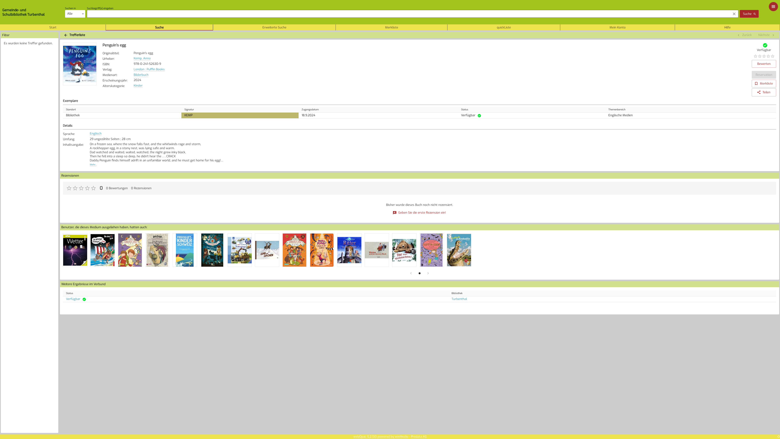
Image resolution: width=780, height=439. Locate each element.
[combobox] (408, 13)
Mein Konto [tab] (618, 27)
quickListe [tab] (504, 27)
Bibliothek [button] (457, 293)
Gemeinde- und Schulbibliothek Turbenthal (23, 12)
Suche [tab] (159, 27)
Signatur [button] (189, 109)
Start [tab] (52, 27)
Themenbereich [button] (616, 109)
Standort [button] (71, 109)
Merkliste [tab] (391, 27)
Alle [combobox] (70, 14)
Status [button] (464, 109)
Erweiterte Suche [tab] (274, 27)
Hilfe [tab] (727, 27)
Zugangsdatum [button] (310, 109)
